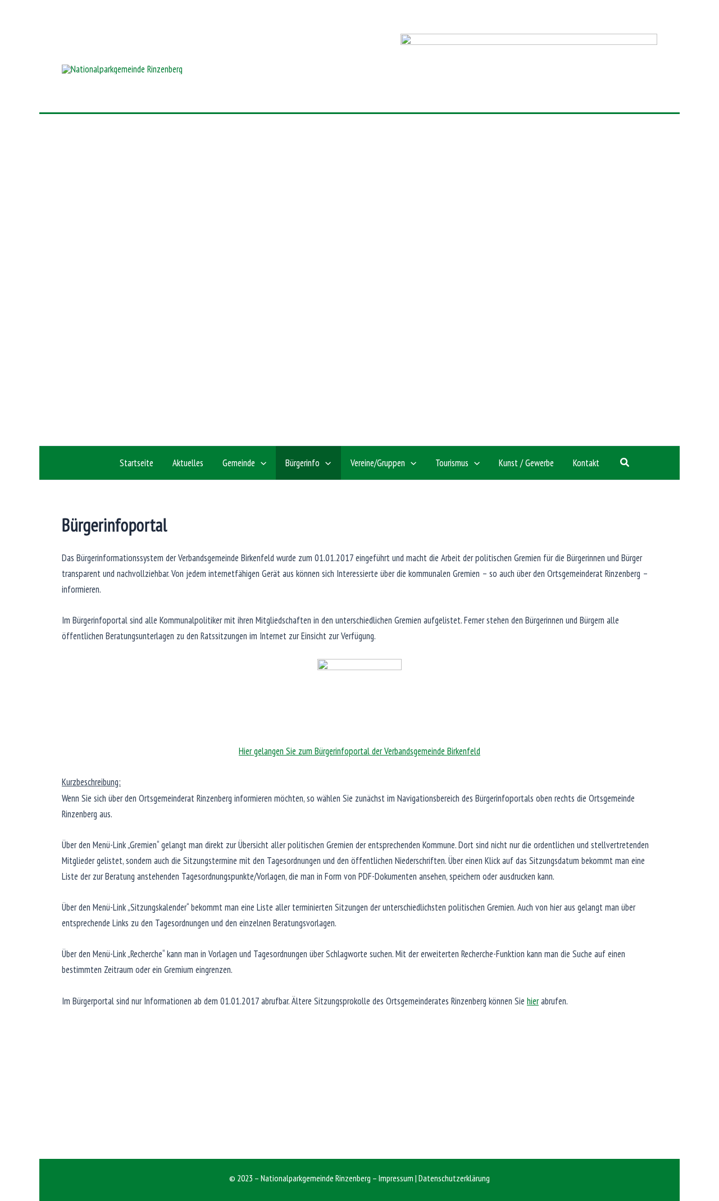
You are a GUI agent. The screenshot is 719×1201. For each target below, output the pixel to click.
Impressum (396, 1178)
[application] (260, 463)
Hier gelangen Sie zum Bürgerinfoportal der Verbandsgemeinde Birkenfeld (359, 751)
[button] (625, 463)
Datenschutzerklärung (454, 1178)
